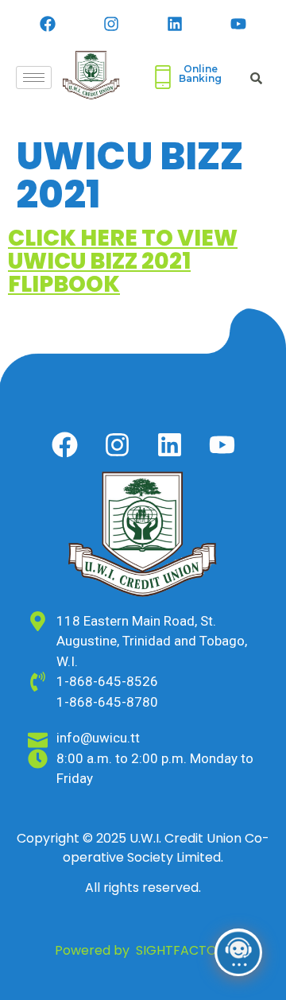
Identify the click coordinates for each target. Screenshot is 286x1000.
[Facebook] (48, 24)
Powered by (143, 950)
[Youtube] (238, 24)
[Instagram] (111, 24)
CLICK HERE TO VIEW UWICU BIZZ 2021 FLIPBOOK (123, 261)
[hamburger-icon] (34, 77)
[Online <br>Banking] (163, 77)
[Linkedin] (175, 24)
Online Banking (200, 73)
